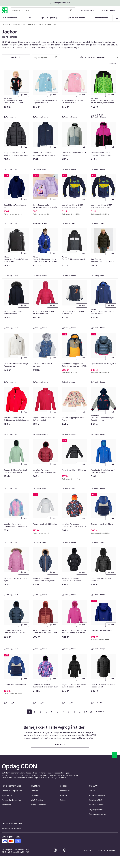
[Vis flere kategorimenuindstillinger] (117, 18)
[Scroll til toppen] (114, 755)
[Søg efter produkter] (71, 10)
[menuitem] (10, 18)
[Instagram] (55, 850)
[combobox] (42, 10)
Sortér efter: (90, 57)
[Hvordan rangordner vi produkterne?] (81, 57)
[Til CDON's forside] (5, 10)
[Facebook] (64, 850)
